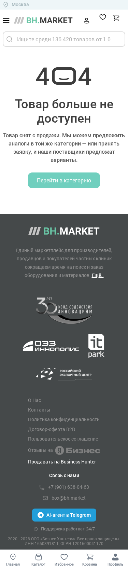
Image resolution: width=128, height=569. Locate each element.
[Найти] (9, 39)
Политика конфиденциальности (64, 419)
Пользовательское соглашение (63, 439)
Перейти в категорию (64, 180)
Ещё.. (98, 275)
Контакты (39, 410)
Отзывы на (40, 450)
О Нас (34, 400)
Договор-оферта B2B (51, 429)
